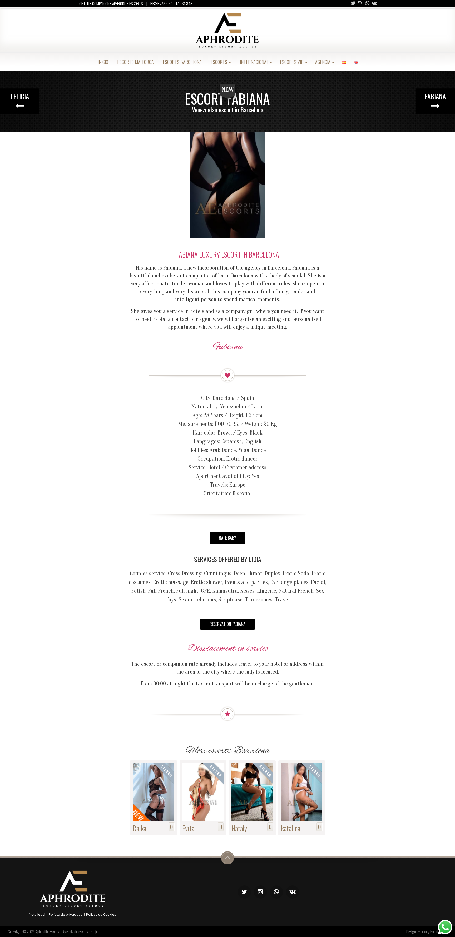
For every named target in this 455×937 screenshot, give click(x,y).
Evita (188, 828)
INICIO (102, 61)
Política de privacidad (66, 914)
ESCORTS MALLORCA (135, 61)
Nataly (239, 828)
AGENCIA (323, 61)
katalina (290, 828)
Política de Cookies (101, 914)
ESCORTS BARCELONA (182, 61)
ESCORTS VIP (292, 61)
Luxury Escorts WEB (434, 931)
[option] (227, 185)
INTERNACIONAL (254, 61)
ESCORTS (219, 61)
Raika (139, 828)
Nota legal (37, 914)
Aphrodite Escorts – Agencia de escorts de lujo (67, 931)
